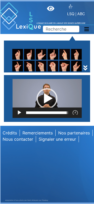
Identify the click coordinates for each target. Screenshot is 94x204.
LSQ (70, 14)
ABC (81, 14)
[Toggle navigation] (86, 29)
